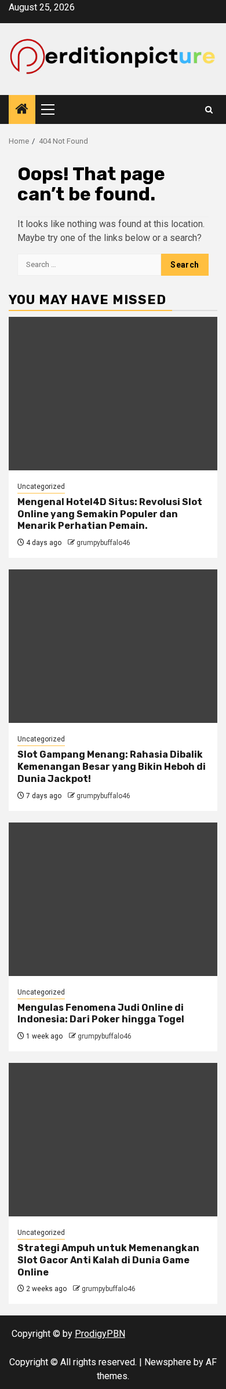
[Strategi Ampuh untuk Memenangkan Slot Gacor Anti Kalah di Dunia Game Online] (113, 1139)
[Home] (22, 110)
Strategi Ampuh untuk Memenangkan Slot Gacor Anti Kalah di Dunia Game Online (108, 1260)
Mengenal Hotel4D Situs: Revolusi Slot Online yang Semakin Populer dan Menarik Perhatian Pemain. (109, 514)
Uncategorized (41, 487)
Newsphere (167, 1362)
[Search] (209, 109)
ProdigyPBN (100, 1333)
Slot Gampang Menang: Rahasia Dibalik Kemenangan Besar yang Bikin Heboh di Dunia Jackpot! (111, 766)
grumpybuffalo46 (103, 543)
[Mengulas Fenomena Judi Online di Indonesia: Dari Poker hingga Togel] (113, 899)
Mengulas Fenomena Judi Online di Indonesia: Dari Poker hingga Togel (100, 1013)
